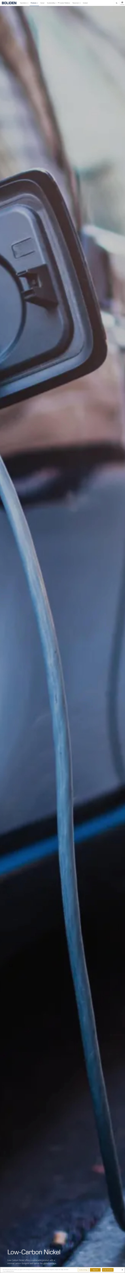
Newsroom (76, 3)
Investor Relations (64, 3)
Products (33, 3)
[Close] (122, 1270)
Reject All (95, 1270)
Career (42, 3)
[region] (62, 1270)
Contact (85, 3)
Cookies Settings (83, 1270)
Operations (23, 3)
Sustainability (51, 3)
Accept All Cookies (108, 1270)
